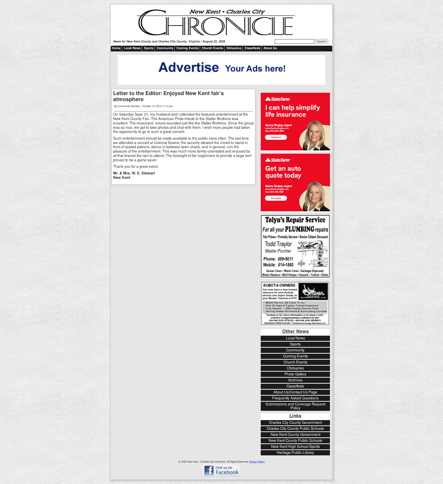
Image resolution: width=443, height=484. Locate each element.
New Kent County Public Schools (295, 440)
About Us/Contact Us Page (295, 392)
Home (116, 48)
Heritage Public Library (295, 452)
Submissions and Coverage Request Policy (295, 406)
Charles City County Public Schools (295, 428)
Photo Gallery (295, 374)
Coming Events (188, 48)
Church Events (212, 48)
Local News (132, 48)
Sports (148, 48)
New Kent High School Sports (295, 446)
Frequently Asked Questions (295, 398)
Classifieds (252, 48)
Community (165, 48)
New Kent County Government (295, 434)
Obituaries (233, 48)
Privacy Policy (257, 461)
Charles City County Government (295, 422)
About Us (270, 48)
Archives (295, 380)
